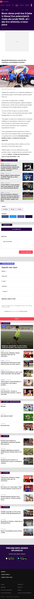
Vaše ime (5, 276)
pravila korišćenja (15, 311)
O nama (2, 584)
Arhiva (19, 590)
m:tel (6, 596)
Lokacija (4, 286)
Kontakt (20, 587)
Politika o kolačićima (6, 590)
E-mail (4, 281)
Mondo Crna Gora (6, 577)
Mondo (3, 571)
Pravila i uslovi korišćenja (24, 593)
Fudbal (6, 10)
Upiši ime (3, 236)
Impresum (3, 587)
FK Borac (5, 209)
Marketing (20, 584)
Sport (3, 10)
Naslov (4, 271)
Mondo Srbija (5, 574)
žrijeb (12, 209)
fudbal (19, 209)
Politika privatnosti (6, 593)
